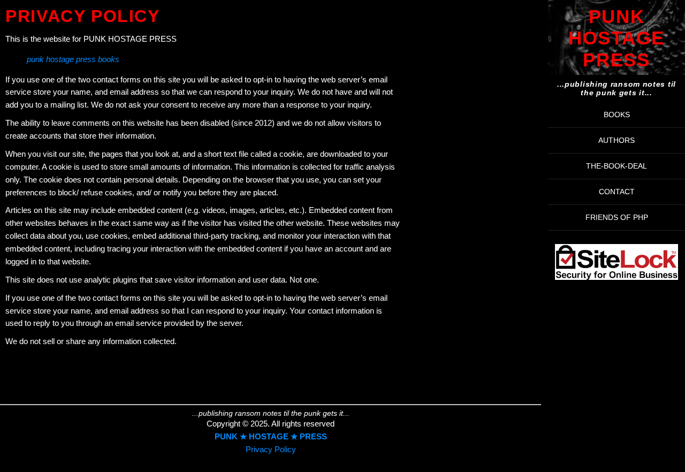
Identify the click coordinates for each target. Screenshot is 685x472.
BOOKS (617, 114)
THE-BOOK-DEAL (616, 166)
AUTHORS (616, 140)
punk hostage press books (73, 59)
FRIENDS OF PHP (616, 217)
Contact (617, 191)
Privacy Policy (271, 449)
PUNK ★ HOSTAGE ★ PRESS (271, 436)
